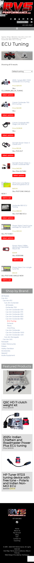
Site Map (6, 551)
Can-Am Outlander (12, 38)
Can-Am (21, 37)
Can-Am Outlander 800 (14, 316)
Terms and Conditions (17, 551)
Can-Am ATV (7, 300)
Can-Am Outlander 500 (14, 310)
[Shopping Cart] (27, 19)
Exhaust (10, 323)
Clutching (11, 328)
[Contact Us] (31, 19)
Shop (9, 37)
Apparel (4, 353)
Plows (9, 326)
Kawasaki (4, 342)
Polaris (3, 346)
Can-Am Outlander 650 (14, 314)
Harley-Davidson (7, 348)
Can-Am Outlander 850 (14, 319)
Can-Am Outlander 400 (15, 335)
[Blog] (23, 19)
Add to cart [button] (7, 198)
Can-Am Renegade (11, 337)
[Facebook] (32, 22)
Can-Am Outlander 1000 (15, 332)
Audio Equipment (8, 355)
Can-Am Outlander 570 (14, 312)
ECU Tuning (11, 321)
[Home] (11, 19)
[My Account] (19, 19)
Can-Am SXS (7, 339)
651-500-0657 (27, 25)
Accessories (5, 351)
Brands (14, 37)
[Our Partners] (15, 19)
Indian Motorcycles (8, 344)
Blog (17, 535)
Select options (8, 95)
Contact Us (17, 539)
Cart (17, 537)
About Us (17, 531)
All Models (5, 296)
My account (17, 533)
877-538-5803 (17, 518)
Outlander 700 (11, 307)
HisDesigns (25, 555)
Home (3, 37)
